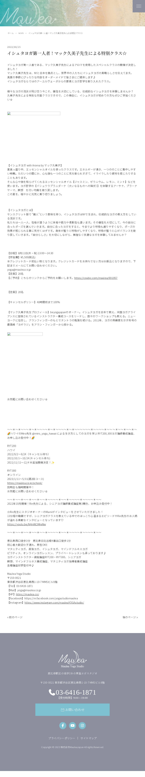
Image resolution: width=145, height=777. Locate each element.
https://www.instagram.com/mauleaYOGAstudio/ (54, 602)
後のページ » (130, 617)
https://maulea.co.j (27, 594)
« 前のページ (14, 617)
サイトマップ (88, 738)
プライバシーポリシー (61, 738)
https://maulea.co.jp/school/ (24, 483)
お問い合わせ (72, 710)
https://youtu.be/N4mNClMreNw (26, 524)
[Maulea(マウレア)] (28, 32)
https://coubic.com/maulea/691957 (95, 278)
